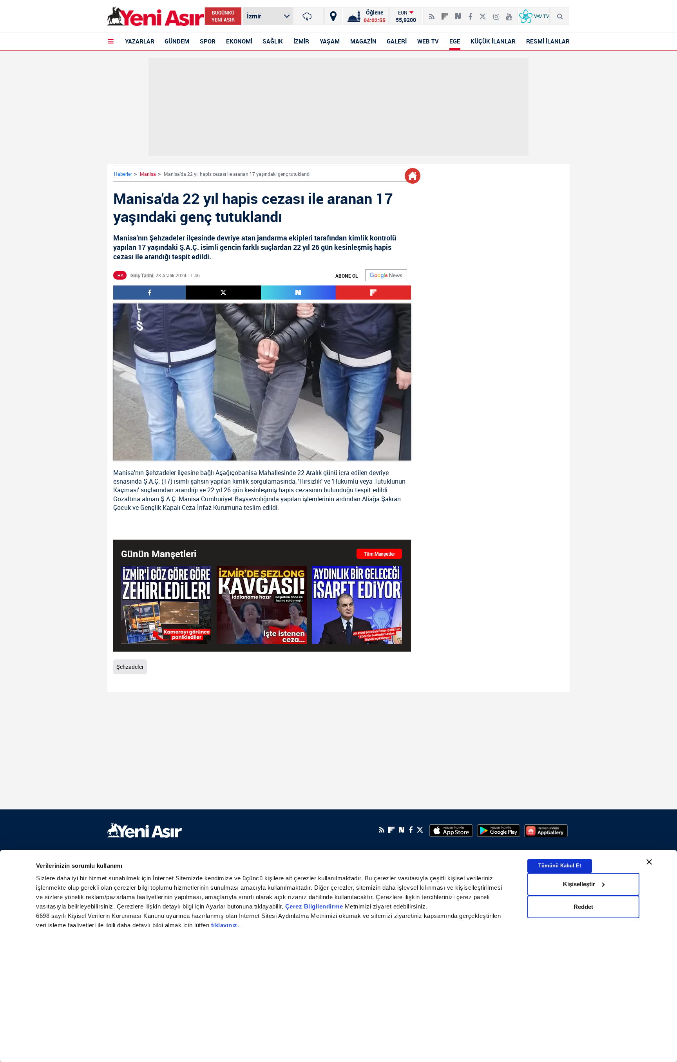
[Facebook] (470, 13)
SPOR (207, 41)
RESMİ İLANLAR (548, 41)
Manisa (148, 174)
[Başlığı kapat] (649, 862)
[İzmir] (308, 16)
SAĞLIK (272, 41)
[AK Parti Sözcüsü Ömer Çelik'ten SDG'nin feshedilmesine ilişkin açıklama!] (357, 605)
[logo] (144, 829)
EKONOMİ (239, 41)
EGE (454, 41)
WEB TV (428, 41)
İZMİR (301, 41)
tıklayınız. (225, 925)
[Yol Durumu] (333, 16)
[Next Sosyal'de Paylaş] (458, 13)
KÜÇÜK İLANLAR (493, 41)
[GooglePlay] (498, 830)
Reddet (583, 906)
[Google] (386, 275)
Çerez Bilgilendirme (315, 906)
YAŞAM (330, 41)
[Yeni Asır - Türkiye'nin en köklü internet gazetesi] (155, 16)
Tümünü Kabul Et (559, 866)
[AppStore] (451, 830)
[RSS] (431, 13)
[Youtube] (509, 13)
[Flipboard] (445, 13)
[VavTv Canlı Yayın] (534, 16)
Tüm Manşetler (379, 554)
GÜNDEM (177, 41)
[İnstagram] (496, 13)
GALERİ (397, 41)
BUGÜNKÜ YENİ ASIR (223, 16)
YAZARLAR (139, 41)
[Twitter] (482, 13)
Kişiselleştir (579, 884)
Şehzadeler (160, 472)
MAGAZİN (363, 41)
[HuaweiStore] (546, 830)
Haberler (123, 174)
